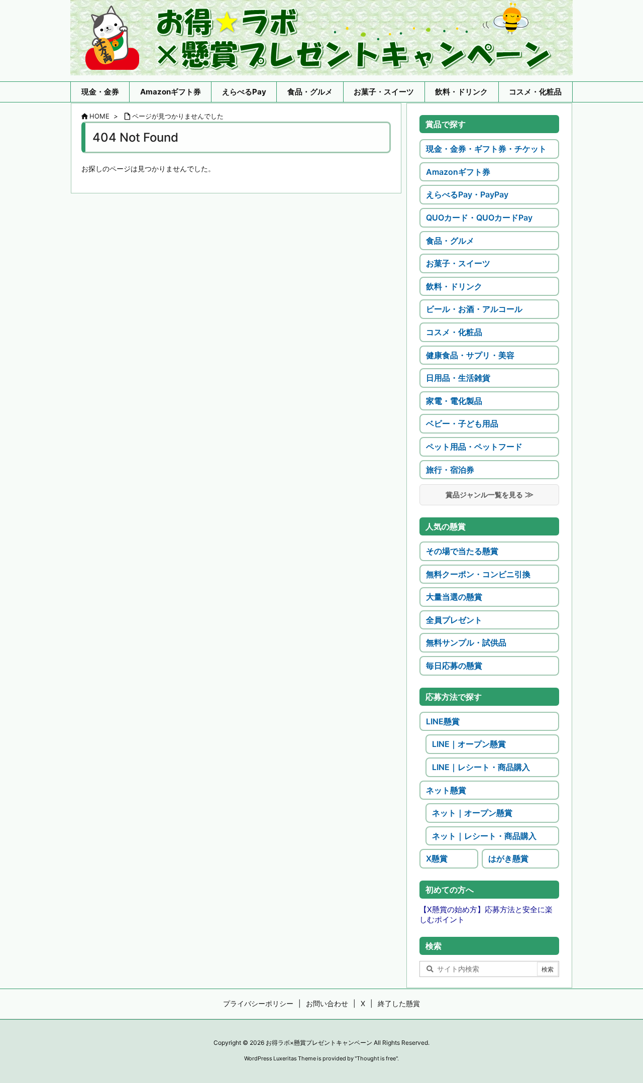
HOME (99, 116)
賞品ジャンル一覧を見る (484, 494)
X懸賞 (437, 858)
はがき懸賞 (508, 858)
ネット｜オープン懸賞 (472, 813)
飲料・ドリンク (454, 286)
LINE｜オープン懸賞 (469, 744)
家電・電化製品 (454, 401)
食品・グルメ (450, 241)
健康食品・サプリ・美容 (470, 355)
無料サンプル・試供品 (466, 642)
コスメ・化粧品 (454, 332)
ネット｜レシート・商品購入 (484, 836)
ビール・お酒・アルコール (474, 309)
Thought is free (376, 1058)
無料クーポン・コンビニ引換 (478, 574)
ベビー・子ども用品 (462, 423)
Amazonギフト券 (458, 172)
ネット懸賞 (446, 790)
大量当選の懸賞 (454, 597)
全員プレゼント (454, 620)
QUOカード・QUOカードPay (479, 217)
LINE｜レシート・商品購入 (481, 767)
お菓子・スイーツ (458, 263)
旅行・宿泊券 (450, 470)
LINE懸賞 (443, 721)
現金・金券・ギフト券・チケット (486, 149)
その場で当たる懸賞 (462, 551)
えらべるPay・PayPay (467, 194)
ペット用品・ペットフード (474, 447)
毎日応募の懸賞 (454, 666)
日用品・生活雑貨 (458, 378)
